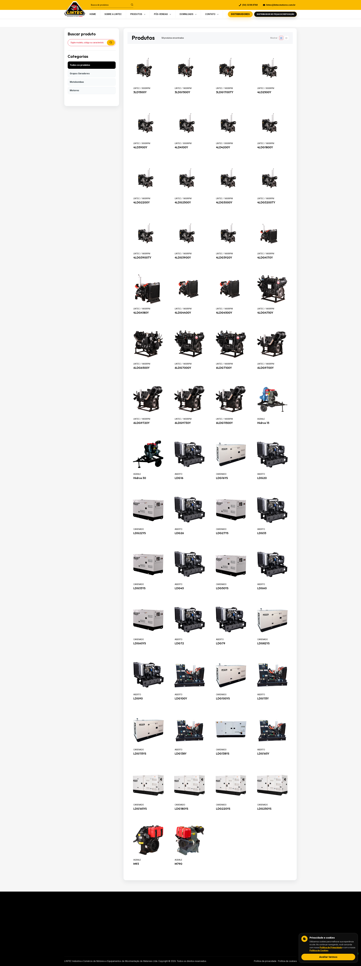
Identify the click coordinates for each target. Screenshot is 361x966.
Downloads (151, 933)
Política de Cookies (319, 950)
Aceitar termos (328, 956)
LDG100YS (223, 698)
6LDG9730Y (183, 423)
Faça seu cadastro (234, 923)
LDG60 (262, 588)
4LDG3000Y (224, 202)
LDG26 (179, 533)
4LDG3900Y (183, 257)
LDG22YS (139, 533)
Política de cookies (287, 961)
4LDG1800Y (265, 147)
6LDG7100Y (224, 367)
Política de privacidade (265, 961)
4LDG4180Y (141, 312)
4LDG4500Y (224, 312)
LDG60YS (139, 643)
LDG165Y (263, 753)
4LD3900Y (140, 147)
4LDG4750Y (265, 312)
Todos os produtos (80, 65)
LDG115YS (139, 753)
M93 (136, 863)
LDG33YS (139, 588)
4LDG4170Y (265, 257)
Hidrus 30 (139, 478)
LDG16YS (222, 478)
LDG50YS (222, 588)
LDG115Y (263, 698)
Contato (149, 939)
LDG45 (179, 588)
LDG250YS (264, 808)
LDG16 (179, 478)
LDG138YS (222, 753)
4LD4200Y (223, 147)
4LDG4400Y (183, 312)
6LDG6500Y (141, 367)
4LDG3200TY (266, 202)
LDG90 (138, 698)
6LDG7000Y (183, 367)
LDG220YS (223, 808)
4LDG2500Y (183, 202)
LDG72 (179, 643)
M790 (178, 863)
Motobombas (77, 82)
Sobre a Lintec (153, 915)
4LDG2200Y (141, 202)
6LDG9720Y (141, 423)
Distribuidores (153, 927)
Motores (74, 90)
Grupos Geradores (80, 73)
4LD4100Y (181, 147)
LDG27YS (222, 533)
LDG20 (262, 478)
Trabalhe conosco (154, 945)
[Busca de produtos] (132, 5)
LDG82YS (263, 643)
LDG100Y (181, 698)
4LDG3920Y (224, 257)
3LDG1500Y (182, 92)
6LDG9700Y (265, 367)
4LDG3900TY (142, 257)
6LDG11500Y (224, 423)
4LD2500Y (264, 92)
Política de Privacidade (331, 947)
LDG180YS (181, 808)
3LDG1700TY (224, 92)
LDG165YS (140, 808)
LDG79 (220, 643)
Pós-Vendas (152, 921)
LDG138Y (181, 753)
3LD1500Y (140, 92)
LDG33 (261, 533)
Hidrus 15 (263, 423)
